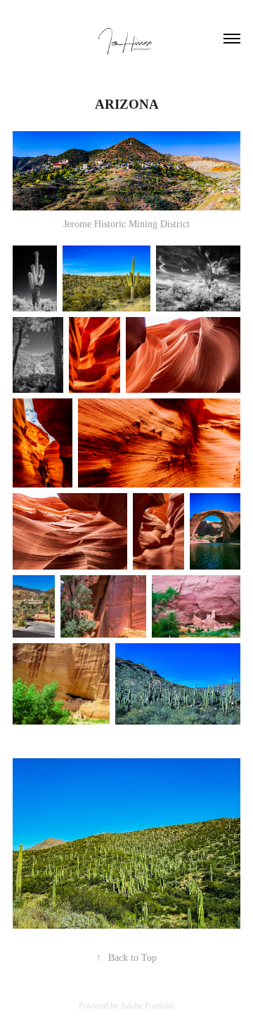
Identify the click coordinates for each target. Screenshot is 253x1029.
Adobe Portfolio (147, 1006)
